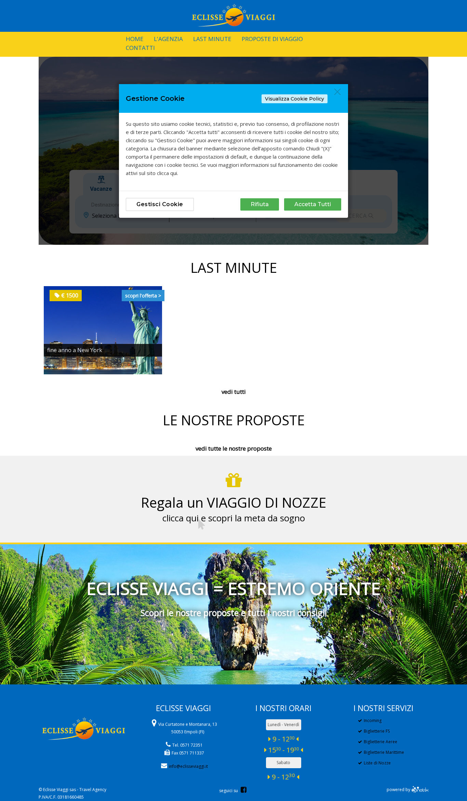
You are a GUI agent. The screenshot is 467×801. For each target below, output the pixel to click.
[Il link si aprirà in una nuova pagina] (419, 789)
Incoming (373, 720)
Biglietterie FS (377, 731)
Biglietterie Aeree (380, 742)
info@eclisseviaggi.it (188, 766)
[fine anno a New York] (103, 329)
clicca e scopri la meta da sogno (233, 518)
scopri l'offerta (143, 295)
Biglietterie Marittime (384, 752)
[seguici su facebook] (243, 790)
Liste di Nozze (377, 763)
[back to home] (84, 717)
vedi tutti (234, 392)
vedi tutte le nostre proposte (234, 448)
